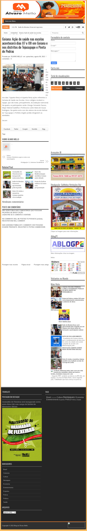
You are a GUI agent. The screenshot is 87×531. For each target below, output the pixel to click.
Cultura (5, 477)
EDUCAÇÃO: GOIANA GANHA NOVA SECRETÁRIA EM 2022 (72, 348)
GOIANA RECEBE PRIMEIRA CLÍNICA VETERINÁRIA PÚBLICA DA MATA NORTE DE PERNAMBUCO (73, 289)
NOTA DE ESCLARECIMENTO (71, 336)
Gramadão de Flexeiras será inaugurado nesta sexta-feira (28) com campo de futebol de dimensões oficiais (21, 404)
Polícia (5, 495)
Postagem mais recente (10, 265)
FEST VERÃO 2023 (65, 322)
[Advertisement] (65, 105)
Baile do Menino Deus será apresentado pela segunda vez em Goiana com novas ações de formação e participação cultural (73, 327)
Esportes (6, 491)
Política (5, 498)
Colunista (6, 473)
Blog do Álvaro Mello (21, 525)
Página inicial (26, 265)
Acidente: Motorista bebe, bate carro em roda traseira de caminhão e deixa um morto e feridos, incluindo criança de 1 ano (67, 372)
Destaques (6, 480)
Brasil (5, 469)
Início (52, 257)
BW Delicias (55, 310)
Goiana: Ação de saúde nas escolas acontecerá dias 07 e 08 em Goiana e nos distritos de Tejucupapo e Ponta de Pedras (25, 45)
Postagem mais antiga (41, 265)
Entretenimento (8, 487)
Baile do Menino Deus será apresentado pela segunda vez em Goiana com (43, 27)
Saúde (5, 502)
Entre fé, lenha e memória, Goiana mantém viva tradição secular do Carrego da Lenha (73, 360)
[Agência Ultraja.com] (76, 527)
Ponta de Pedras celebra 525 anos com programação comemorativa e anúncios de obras (73, 300)
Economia (6, 484)
